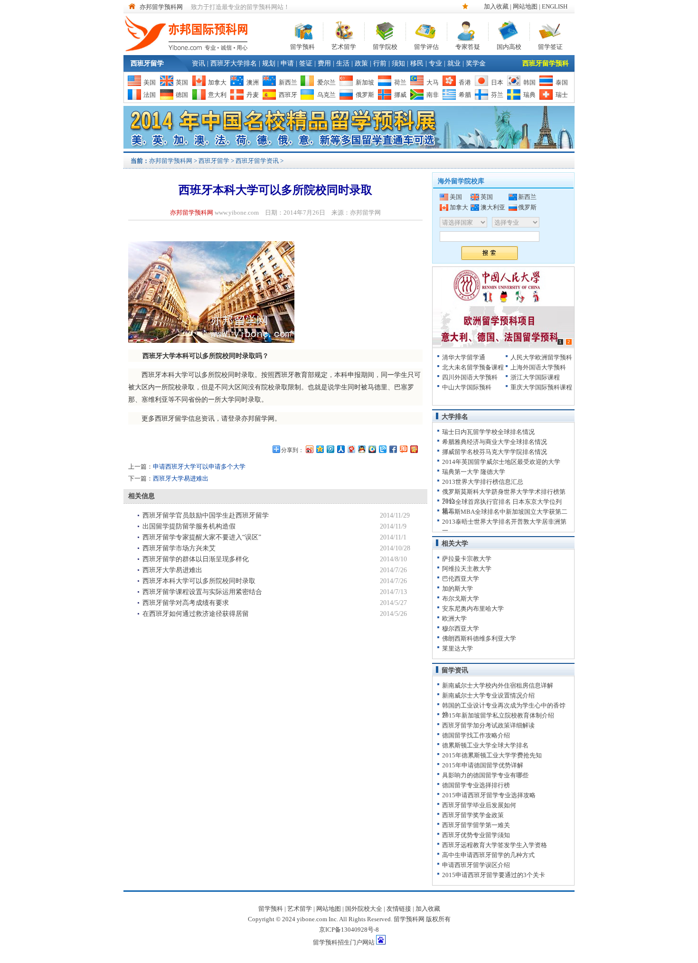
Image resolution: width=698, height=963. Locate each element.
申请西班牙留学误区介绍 (476, 865)
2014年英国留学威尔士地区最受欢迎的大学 (501, 461)
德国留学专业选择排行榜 (476, 785)
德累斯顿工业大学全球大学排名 (485, 745)
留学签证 (550, 45)
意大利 (217, 94)
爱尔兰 (326, 82)
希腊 (465, 94)
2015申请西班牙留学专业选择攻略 (489, 795)
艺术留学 (343, 45)
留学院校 (385, 45)
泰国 (562, 82)
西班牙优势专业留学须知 (476, 835)
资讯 (198, 63)
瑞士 (562, 94)
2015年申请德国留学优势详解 (482, 765)
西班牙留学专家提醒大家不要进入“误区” (201, 537)
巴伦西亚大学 (460, 578)
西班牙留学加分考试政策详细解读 (488, 725)
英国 (182, 82)
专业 (435, 63)
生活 (342, 63)
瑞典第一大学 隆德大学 (473, 471)
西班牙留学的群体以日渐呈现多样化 (195, 559)
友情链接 (399, 908)
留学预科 (302, 45)
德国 (182, 94)
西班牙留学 (147, 63)
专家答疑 (467, 45)
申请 (287, 63)
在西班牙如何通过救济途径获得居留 (195, 613)
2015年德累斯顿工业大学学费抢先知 (492, 755)
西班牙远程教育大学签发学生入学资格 (494, 845)
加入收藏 (496, 6)
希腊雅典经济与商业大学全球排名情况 (494, 441)
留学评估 (426, 45)
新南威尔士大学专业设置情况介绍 (488, 695)
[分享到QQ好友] (361, 449)
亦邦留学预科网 (161, 6)
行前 (380, 63)
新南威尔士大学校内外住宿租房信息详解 (497, 685)
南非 (432, 94)
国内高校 (509, 45)
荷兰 (400, 82)
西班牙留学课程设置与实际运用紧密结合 (202, 591)
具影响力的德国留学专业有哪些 (485, 775)
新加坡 (365, 82)
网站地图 (525, 6)
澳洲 (252, 82)
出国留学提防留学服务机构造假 (189, 526)
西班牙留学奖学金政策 (473, 815)
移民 (417, 63)
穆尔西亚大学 (460, 628)
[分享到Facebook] (392, 449)
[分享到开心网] (413, 449)
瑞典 (529, 94)
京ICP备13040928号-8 (349, 929)
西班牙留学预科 (545, 63)
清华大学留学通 (463, 357)
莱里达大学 (457, 648)
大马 (432, 82)
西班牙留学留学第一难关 (476, 825)
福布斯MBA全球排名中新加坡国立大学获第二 (504, 511)
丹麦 (252, 94)
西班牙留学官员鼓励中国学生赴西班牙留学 (205, 515)
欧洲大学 (454, 618)
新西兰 (288, 82)
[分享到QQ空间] (319, 449)
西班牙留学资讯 (257, 160)
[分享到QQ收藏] (372, 449)
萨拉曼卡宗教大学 (466, 558)
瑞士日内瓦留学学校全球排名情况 (488, 431)
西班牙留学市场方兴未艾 (179, 548)
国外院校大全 (363, 908)
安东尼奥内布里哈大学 (473, 608)
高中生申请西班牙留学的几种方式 (488, 855)
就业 (454, 63)
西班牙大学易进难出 (180, 478)
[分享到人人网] (340, 449)
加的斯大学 (457, 588)
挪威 (400, 94)
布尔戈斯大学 (460, 598)
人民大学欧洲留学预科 (541, 357)
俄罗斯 (365, 94)
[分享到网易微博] (351, 449)
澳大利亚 (493, 207)
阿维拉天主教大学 (466, 568)
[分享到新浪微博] (309, 449)
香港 (465, 82)
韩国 (529, 82)
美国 (149, 82)
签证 (305, 63)
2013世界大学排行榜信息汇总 (482, 481)
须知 (398, 63)
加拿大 (217, 82)
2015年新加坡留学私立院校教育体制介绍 (498, 715)
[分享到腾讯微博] (330, 449)
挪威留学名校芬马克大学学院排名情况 (494, 451)
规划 (268, 63)
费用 (324, 63)
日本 (497, 82)
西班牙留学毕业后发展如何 (479, 805)
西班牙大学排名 (233, 63)
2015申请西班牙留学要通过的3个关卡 (493, 874)
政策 (361, 63)
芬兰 (497, 94)
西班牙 (288, 94)
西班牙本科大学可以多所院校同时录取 (198, 581)
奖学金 (476, 63)
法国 (149, 94)
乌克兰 (326, 94)
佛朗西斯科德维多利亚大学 (479, 638)
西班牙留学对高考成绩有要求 (185, 602)
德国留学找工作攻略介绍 (476, 735)
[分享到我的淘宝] (403, 449)
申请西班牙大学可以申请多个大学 (199, 466)
